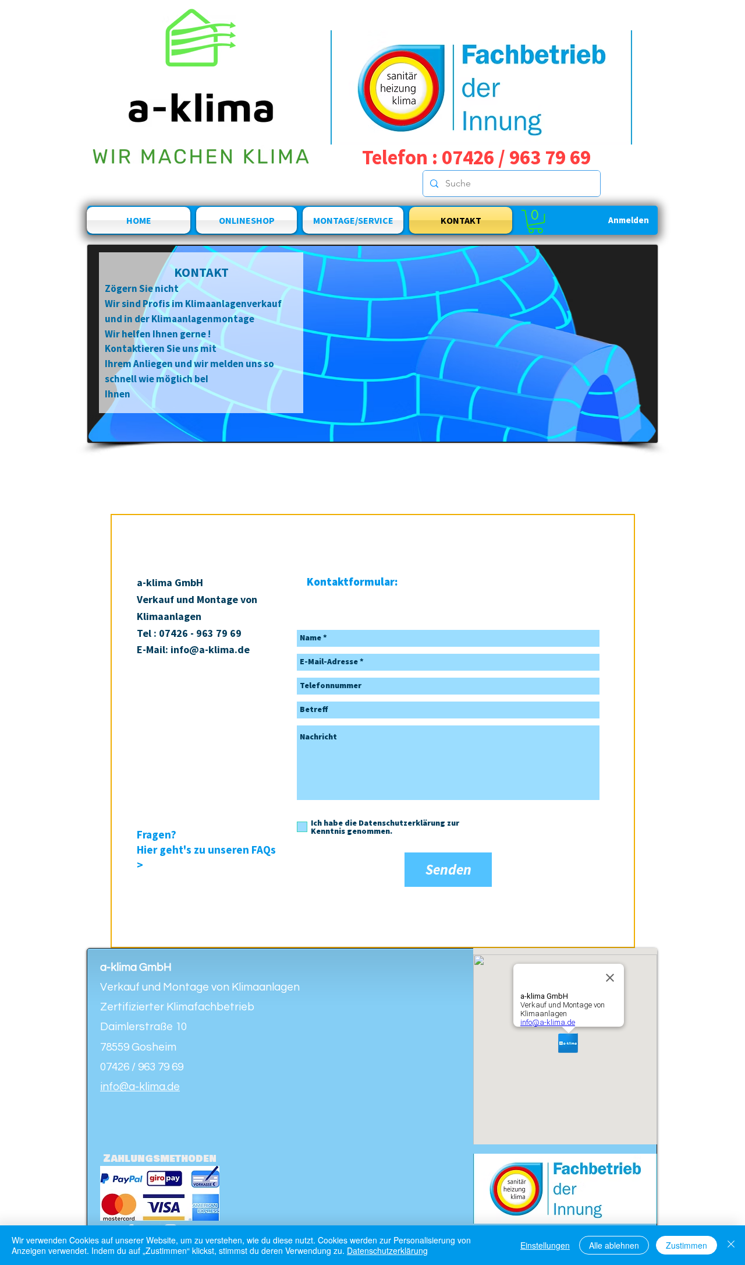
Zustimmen (686, 1245)
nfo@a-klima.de (211, 649)
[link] (535, 221)
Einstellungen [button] (545, 1245)
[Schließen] (731, 1245)
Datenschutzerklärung (387, 1250)
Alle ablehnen (614, 1245)
